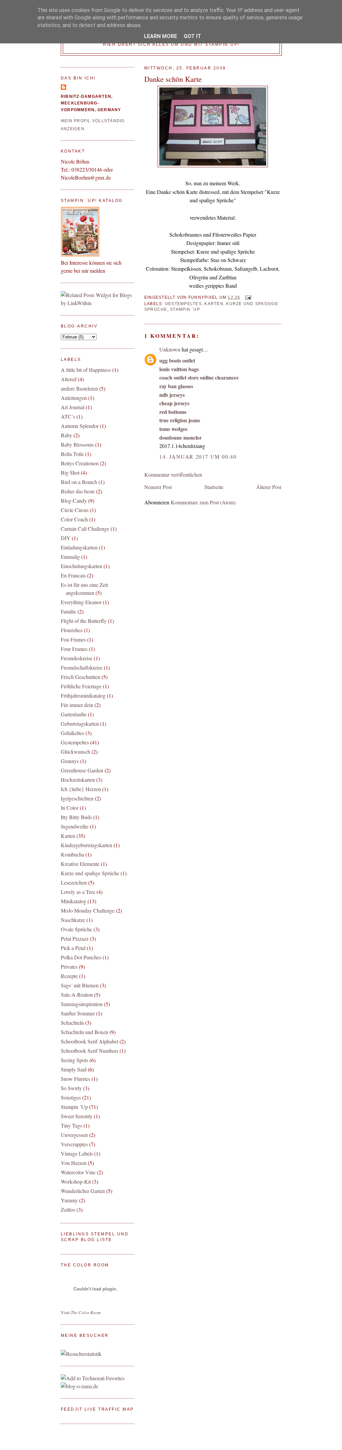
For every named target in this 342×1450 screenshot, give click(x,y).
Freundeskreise (77, 658)
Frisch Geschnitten (80, 676)
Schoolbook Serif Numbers (89, 1050)
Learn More (160, 36)
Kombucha (72, 854)
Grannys (70, 760)
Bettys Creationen (80, 463)
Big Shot (70, 472)
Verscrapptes (74, 1144)
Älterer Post (268, 486)
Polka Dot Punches (81, 957)
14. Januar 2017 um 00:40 (197, 456)
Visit (81, 1312)
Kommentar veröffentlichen (173, 474)
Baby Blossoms (77, 444)
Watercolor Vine (78, 1172)
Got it (192, 36)
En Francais (73, 575)
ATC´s (68, 416)
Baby (66, 435)
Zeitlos (68, 1209)
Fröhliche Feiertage (81, 686)
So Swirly (71, 1088)
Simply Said (74, 1069)
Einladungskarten (79, 547)
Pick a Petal (73, 947)
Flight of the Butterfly (84, 620)
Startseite (213, 486)
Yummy (69, 1200)
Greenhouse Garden (82, 770)
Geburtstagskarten (80, 723)
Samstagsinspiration (82, 1003)
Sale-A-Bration (77, 994)
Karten (213, 303)
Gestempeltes (183, 303)
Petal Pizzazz (75, 938)
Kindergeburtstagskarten (86, 845)
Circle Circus (75, 509)
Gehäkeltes (72, 732)
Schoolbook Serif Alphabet (89, 1041)
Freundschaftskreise (82, 667)
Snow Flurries (75, 1078)
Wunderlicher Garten (83, 1190)
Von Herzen (74, 1162)
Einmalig (70, 556)
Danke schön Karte (173, 79)
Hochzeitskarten (78, 779)
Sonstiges (71, 1097)
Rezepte (69, 975)
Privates (69, 966)
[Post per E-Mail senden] (247, 297)
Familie (68, 611)
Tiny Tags (71, 1125)
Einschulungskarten (81, 565)
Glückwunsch (75, 751)
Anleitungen (74, 397)
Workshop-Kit (76, 1181)
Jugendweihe (75, 826)
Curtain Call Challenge (85, 528)
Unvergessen (74, 1134)
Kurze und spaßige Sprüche (90, 873)
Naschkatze (73, 919)
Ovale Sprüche (76, 929)
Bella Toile (72, 453)
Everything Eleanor (81, 602)
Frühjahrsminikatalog (83, 695)
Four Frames (74, 648)
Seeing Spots (74, 1059)
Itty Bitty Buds (76, 816)
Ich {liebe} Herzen (81, 788)
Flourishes (71, 630)
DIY (65, 537)
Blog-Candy (74, 500)
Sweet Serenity (77, 1116)
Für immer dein (77, 704)
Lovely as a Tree (78, 891)
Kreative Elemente (80, 863)
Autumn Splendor (80, 425)
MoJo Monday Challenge (88, 910)
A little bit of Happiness (86, 369)
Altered (68, 379)
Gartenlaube (74, 714)
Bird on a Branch (79, 481)
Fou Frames (73, 639)
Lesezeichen (74, 882)
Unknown (169, 349)
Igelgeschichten (77, 798)
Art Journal (72, 407)
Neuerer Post (158, 486)
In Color (69, 807)
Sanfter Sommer (78, 1013)
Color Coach (74, 519)
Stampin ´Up (185, 309)
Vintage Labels (77, 1153)
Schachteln (72, 1022)
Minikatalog (73, 901)
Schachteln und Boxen (84, 1031)
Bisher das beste (78, 491)
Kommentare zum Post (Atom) (203, 502)
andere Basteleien (79, 388)
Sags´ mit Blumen (80, 985)
